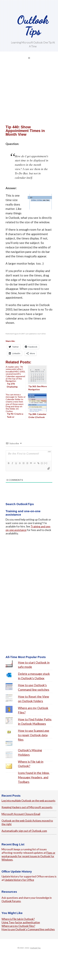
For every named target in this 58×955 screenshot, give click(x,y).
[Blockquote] (31, 463)
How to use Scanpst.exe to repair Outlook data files (33, 735)
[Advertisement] (29, 96)
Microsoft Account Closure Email (21, 814)
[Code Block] (34, 463)
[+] (45, 463)
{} (42, 463)
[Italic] (12, 463)
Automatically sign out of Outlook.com (24, 830)
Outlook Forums (11, 901)
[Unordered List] (27, 463)
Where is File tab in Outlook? (18, 919)
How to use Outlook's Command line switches (28, 929)
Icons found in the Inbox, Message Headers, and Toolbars (34, 777)
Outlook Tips (32, 25)
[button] (29, 57)
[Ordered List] (23, 463)
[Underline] (16, 463)
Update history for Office (19, 879)
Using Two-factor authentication (21, 922)
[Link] (38, 463)
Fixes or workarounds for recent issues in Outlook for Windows (28, 856)
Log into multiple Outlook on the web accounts (28, 800)
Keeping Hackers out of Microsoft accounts (27, 807)
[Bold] (8, 463)
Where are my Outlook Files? (18, 926)
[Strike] (19, 463)
